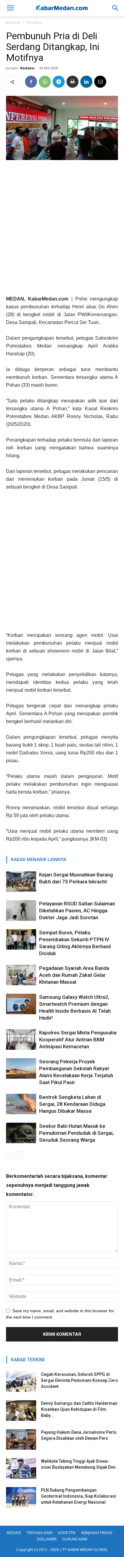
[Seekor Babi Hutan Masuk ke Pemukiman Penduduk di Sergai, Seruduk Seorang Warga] (21, 1133)
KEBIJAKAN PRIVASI (96, 1532)
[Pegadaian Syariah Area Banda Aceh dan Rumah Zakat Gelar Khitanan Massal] (21, 975)
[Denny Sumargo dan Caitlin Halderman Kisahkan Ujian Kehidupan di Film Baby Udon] (21, 1410)
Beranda (13, 22)
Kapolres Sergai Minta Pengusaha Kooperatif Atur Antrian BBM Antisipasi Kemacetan (77, 1039)
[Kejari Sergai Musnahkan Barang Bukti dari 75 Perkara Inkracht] (21, 881)
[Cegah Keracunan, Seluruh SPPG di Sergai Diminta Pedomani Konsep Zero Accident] (21, 1381)
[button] (115, 8)
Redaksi (27, 68)
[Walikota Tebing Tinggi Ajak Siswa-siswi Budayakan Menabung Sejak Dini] (21, 1468)
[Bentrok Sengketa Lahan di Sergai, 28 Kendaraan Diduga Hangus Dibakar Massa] (21, 1104)
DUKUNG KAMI (74, 1539)
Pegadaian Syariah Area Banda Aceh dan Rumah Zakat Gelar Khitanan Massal (74, 975)
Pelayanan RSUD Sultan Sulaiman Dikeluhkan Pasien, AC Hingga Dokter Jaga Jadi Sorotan (77, 910)
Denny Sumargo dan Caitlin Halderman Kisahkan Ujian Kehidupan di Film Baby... (79, 1409)
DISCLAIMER (47, 1539)
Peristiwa (34, 22)
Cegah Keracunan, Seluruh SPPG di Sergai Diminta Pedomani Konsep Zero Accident (79, 1380)
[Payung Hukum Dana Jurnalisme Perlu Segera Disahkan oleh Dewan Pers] (21, 1439)
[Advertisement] (62, 230)
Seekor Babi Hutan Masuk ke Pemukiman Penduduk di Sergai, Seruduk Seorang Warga (76, 1133)
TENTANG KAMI (39, 1532)
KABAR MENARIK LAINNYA (38, 859)
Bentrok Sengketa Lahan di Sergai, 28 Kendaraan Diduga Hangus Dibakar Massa (72, 1104)
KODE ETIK (67, 1532)
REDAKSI (14, 1532)
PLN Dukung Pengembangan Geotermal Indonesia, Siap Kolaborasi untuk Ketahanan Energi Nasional (78, 1496)
